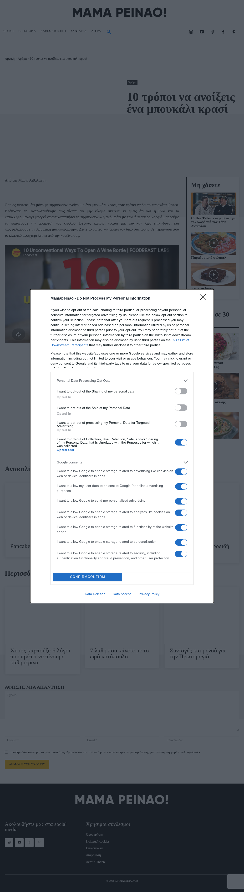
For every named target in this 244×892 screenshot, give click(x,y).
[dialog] (122, 446)
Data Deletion (95, 594)
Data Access (122, 594)
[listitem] (122, 380)
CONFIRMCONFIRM (87, 577)
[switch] (181, 391)
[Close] (204, 298)
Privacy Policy (149, 594)
